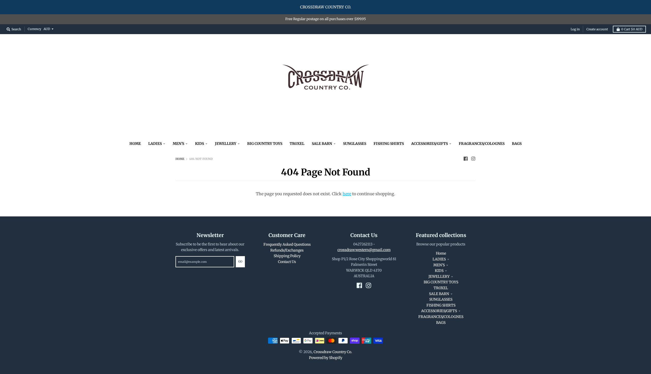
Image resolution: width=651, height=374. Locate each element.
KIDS (439, 270)
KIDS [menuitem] (199, 143)
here (347, 193)
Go (240, 261)
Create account (597, 29)
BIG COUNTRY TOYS (441, 282)
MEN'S (439, 265)
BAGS (441, 322)
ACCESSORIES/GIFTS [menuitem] (429, 143)
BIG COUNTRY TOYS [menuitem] (264, 143)
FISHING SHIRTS (440, 305)
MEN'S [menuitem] (178, 143)
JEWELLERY (439, 276)
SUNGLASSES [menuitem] (354, 143)
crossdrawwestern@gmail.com (364, 249)
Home (179, 159)
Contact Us (287, 261)
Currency (34, 29)
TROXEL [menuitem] (297, 143)
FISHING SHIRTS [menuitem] (389, 143)
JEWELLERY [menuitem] (225, 143)
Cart (631, 29)
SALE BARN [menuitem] (322, 143)
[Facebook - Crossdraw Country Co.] (465, 158)
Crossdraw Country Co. (333, 352)
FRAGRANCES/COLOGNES (440, 316)
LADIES (439, 259)
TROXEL (441, 288)
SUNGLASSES (440, 299)
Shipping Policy (287, 256)
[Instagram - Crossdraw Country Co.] (473, 158)
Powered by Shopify (325, 357)
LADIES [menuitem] (155, 143)
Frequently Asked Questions (287, 244)
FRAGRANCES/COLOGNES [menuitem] (482, 143)
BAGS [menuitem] (517, 143)
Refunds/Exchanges (287, 250)
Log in (575, 29)
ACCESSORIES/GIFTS (439, 311)
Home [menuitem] (135, 143)
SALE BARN (439, 294)
